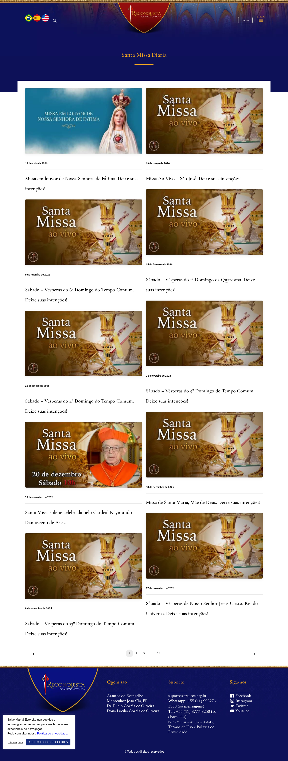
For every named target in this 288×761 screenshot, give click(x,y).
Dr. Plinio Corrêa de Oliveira (130, 705)
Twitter (238, 705)
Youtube (238, 710)
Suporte (176, 682)
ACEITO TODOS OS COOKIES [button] (48, 742)
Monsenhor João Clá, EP (127, 700)
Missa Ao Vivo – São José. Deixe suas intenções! (193, 178)
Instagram (238, 700)
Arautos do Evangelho (125, 695)
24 (159, 653)
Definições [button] (15, 742)
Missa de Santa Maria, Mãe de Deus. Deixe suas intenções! (203, 502)
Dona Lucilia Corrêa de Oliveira (133, 710)
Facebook (238, 695)
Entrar (245, 20)
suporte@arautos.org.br (187, 695)
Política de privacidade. (52, 733)
